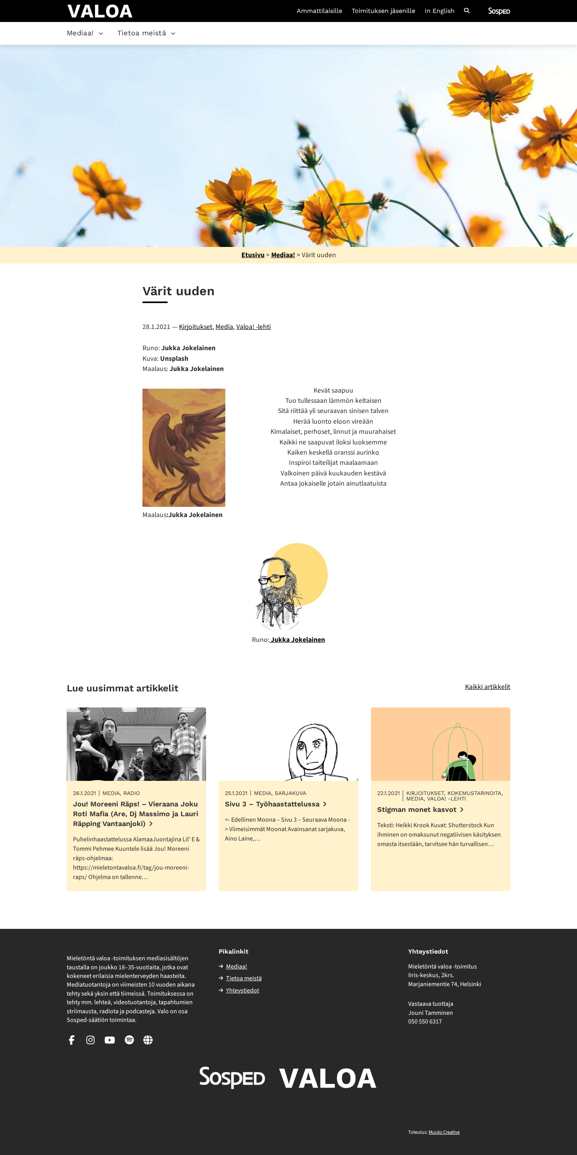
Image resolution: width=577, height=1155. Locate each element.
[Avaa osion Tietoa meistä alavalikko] (173, 33)
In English (440, 11)
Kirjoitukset (195, 327)
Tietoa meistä (141, 33)
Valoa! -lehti (253, 327)
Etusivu (253, 255)
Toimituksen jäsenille (383, 11)
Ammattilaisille (319, 11)
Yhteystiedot (242, 990)
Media (224, 327)
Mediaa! (80, 33)
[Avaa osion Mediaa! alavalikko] (101, 33)
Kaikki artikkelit (487, 687)
